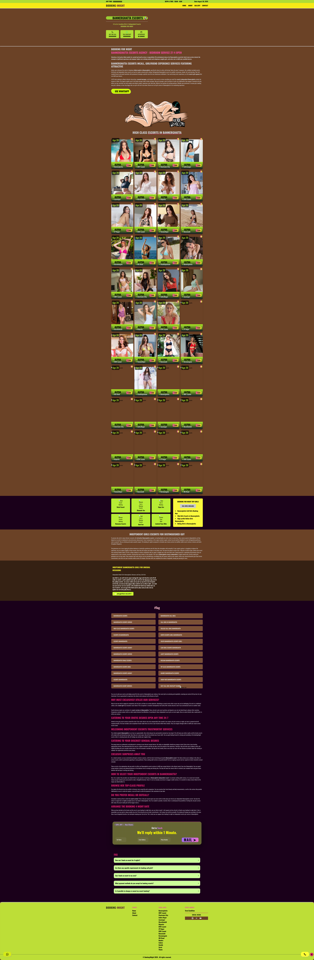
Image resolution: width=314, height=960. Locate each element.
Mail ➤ (190, 840)
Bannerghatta (163, 910)
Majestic (161, 924)
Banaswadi (162, 933)
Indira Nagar (163, 917)
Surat (160, 947)
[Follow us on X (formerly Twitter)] (196, 918)
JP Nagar (161, 929)
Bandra (161, 940)
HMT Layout (162, 913)
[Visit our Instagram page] (193, 918)
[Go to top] (311, 954)
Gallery (197, 5)
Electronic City (163, 915)
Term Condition (190, 910)
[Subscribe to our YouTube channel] (200, 918)
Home (184, 5)
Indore (161, 943)
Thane (160, 949)
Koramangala (163, 936)
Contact (205, 5)
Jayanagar (162, 920)
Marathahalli (163, 922)
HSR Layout (162, 931)
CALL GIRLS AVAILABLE (188, 506)
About (190, 5)
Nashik (161, 945)
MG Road (161, 938)
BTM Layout (162, 926)
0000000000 (117, 1)
